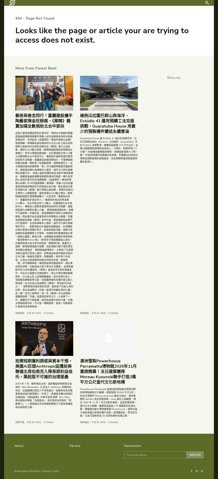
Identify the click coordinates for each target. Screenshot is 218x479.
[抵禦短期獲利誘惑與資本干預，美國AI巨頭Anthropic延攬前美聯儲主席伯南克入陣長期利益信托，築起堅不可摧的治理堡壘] (44, 338)
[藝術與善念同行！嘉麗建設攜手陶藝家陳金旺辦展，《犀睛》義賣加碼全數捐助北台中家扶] (44, 93)
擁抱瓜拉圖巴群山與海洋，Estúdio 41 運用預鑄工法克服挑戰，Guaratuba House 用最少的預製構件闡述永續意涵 (108, 123)
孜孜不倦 (19, 422)
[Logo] (12, 3)
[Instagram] (196, 471)
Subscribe (195, 454)
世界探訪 (19, 313)
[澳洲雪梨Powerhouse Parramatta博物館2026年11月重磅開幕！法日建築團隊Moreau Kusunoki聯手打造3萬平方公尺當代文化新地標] (109, 338)
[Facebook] (191, 471)
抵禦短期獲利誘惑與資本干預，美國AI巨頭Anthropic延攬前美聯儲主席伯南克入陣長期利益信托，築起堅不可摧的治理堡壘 (44, 369)
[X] (202, 471)
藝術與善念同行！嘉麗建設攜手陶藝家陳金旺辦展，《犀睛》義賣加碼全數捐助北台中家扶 (44, 121)
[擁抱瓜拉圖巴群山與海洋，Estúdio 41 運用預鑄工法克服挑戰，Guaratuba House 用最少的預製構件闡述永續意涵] (109, 93)
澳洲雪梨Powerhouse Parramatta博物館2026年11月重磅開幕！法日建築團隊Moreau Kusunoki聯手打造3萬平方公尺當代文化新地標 (108, 371)
